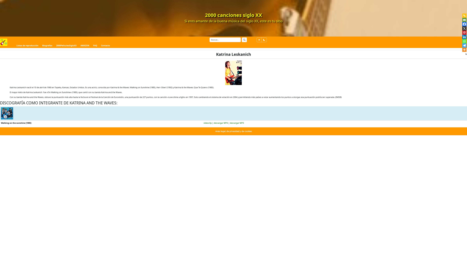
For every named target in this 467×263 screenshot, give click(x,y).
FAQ (95, 45)
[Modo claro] (259, 40)
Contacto (105, 45)
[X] (464, 28)
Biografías (47, 45)
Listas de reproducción (27, 45)
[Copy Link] (464, 16)
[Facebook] (464, 24)
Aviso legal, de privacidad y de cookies (233, 131)
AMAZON (85, 45)
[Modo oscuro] (264, 40)
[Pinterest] (464, 33)
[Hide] (466, 54)
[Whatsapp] (464, 41)
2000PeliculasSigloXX (66, 45)
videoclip (208, 123)
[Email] (464, 20)
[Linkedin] (464, 37)
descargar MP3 (237, 123)
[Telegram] (464, 45)
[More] (464, 50)
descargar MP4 (221, 123)
